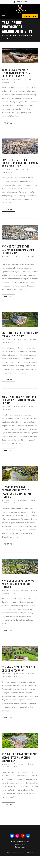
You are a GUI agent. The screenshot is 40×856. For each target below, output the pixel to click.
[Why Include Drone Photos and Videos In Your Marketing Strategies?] (20, 740)
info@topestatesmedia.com (20, 841)
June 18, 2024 (20, 674)
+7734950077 (21, 2)
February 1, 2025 (21, 340)
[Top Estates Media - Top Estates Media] (20, 8)
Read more (8, 123)
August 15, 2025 (21, 79)
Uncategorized (7, 172)
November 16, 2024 (22, 500)
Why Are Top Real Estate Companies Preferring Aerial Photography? (18, 249)
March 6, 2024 (20, 764)
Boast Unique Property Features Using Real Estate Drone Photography (17, 72)
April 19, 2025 (20, 256)
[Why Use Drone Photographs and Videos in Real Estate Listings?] (20, 566)
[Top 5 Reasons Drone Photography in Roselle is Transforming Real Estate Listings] (20, 473)
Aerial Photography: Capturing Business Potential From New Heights (19, 400)
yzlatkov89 (7, 79)
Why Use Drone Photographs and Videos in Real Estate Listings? (18, 583)
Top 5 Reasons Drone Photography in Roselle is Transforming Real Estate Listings (17, 492)
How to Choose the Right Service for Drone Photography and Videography (20, 163)
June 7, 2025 (20, 169)
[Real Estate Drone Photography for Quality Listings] (20, 319)
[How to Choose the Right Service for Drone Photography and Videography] (20, 146)
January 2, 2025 (21, 407)
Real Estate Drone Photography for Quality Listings (20, 334)
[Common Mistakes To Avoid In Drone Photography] (20, 653)
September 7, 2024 (22, 590)
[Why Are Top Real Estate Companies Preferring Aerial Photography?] (20, 232)
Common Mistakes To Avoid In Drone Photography (18, 668)
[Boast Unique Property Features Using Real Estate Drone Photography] (20, 55)
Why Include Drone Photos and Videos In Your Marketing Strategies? (19, 757)
